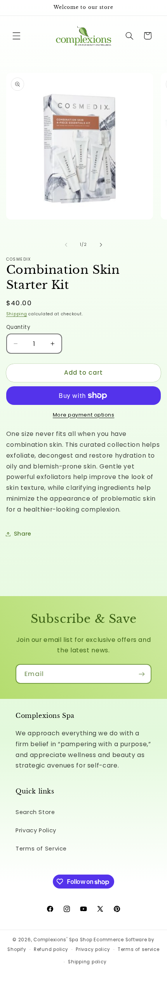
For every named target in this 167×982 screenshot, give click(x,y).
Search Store (35, 812)
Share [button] (22, 534)
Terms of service (139, 949)
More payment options (84, 414)
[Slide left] (66, 244)
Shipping (16, 314)
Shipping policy (87, 962)
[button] (16, 36)
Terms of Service (41, 848)
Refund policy (51, 949)
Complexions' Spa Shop (62, 940)
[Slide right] (101, 244)
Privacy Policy (36, 830)
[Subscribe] (142, 674)
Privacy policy (93, 949)
